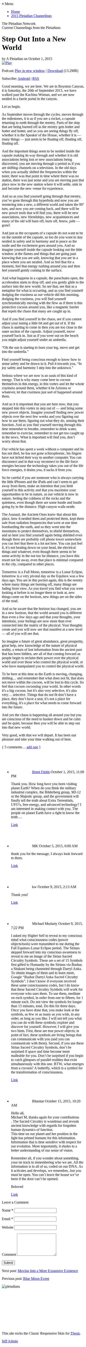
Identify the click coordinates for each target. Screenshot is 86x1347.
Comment (9, 1254)
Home (15, 12)
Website (7, 1227)
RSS (35, 78)
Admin (10, 1341)
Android (24, 78)
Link (14, 825)
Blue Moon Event (36, 1279)
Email (7, 1219)
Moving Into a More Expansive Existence (48, 1271)
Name (7, 1210)
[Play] (7, 63)
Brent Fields (41, 772)
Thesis (75, 1333)
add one (32, 747)
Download (55, 71)
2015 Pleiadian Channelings (31, 16)
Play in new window (30, 71)
